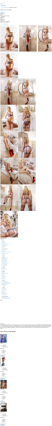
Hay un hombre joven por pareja (6, 251)
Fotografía (3, 250)
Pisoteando (3, 278)
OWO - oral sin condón (5, 243)
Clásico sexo (4, 241)
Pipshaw (3, 254)
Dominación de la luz (5, 273)
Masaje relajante (4, 264)
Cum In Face (4, 294)
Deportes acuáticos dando (5, 297)
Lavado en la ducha (5, 253)
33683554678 (2, 12)
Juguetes (3, 246)
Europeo (4, 22)
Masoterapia (4, 261)
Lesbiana (3, 269)
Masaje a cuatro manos (5, 262)
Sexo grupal (4, 244)
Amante (3, 272)
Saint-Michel (2, 13)
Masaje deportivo (4, 263)
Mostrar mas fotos (3, 238)
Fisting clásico (4, 288)
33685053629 (2, 356)
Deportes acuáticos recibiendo (6, 298)
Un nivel (3, 242)
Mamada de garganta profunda (6, 283)
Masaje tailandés (4, 260)
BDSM (3, 274)
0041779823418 (3, 402)
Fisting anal (4, 289)
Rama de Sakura (4, 265)
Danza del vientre (4, 268)
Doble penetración (5, 245)
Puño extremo (4, 290)
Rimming (3, 255)
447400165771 (2, 379)
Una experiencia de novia (5, 282)
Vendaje (3, 277)
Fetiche (3, 247)
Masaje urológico (4, 259)
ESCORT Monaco (5, 7)
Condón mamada (4, 281)
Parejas (3, 252)
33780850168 (2, 425)
